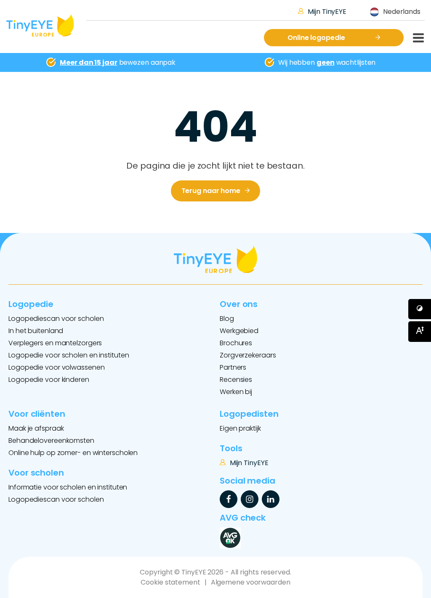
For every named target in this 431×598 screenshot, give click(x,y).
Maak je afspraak (36, 428)
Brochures (236, 343)
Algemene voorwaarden (250, 582)
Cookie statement (170, 582)
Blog (227, 318)
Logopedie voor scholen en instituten (68, 355)
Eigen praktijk (240, 428)
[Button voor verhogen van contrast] (419, 309)
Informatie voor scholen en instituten (67, 487)
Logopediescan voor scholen (56, 318)
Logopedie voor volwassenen (56, 367)
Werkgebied (239, 331)
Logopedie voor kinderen (48, 379)
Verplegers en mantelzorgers (55, 343)
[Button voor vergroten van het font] (419, 331)
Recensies (236, 379)
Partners (233, 367)
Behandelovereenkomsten (51, 440)
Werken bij (236, 392)
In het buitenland (35, 331)
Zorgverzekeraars (248, 355)
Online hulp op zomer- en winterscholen (73, 453)
